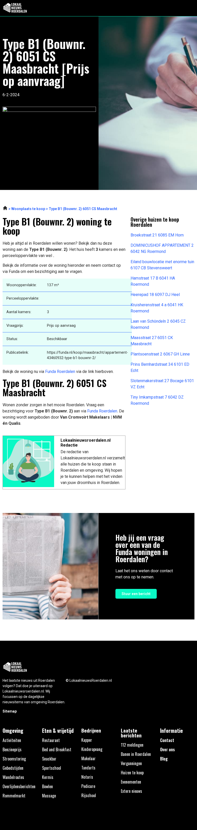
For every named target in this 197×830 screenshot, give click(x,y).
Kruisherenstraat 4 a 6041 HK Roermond (157, 307)
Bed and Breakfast (56, 749)
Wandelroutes (13, 777)
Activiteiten (12, 740)
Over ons (167, 749)
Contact (167, 740)
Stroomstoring (14, 759)
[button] (190, 8)
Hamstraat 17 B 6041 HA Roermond (153, 281)
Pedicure (88, 786)
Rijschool (88, 795)
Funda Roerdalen (60, 371)
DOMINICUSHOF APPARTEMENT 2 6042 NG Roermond (162, 248)
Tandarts (88, 768)
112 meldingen (132, 745)
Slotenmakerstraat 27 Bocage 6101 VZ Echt (162, 383)
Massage (49, 796)
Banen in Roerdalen (136, 754)
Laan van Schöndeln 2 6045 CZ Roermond (158, 324)
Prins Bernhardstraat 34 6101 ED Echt (160, 367)
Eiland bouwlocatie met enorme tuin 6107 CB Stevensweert (162, 264)
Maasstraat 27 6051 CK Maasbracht (152, 340)
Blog (164, 759)
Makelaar (88, 758)
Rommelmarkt (14, 796)
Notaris (87, 777)
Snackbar (49, 759)
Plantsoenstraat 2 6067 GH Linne (160, 354)
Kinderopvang (91, 749)
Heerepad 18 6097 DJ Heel (155, 294)
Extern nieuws (131, 791)
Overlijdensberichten (19, 786)
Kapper (86, 740)
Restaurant (51, 740)
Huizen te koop (132, 772)
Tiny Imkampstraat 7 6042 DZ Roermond (157, 400)
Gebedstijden (13, 768)
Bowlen (47, 786)
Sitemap (10, 711)
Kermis (47, 777)
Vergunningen (131, 763)
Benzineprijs (12, 749)
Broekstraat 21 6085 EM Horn (157, 235)
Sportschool (51, 768)
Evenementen (131, 782)
